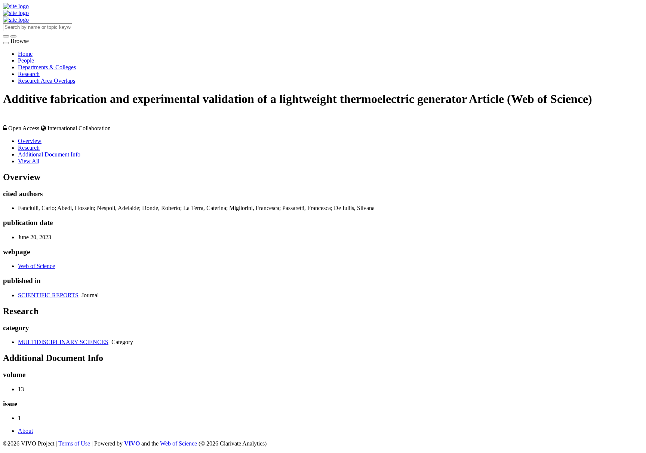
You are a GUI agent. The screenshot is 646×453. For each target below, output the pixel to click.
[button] (6, 36)
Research (29, 74)
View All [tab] (28, 161)
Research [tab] (29, 148)
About (25, 431)
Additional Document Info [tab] (49, 154)
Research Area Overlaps (46, 80)
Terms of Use (75, 443)
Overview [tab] (29, 141)
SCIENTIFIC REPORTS (48, 295)
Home (25, 54)
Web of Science (36, 266)
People (26, 60)
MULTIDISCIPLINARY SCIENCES (63, 342)
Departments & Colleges (47, 67)
